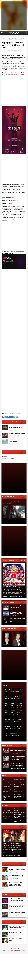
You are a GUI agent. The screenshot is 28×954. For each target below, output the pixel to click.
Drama (6, 413)
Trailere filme (7, 735)
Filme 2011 (6, 703)
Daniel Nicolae (6, 50)
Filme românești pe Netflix (7, 787)
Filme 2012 (13, 703)
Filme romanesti (14, 38)
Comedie (6, 694)
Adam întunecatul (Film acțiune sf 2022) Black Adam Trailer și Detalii (17, 620)
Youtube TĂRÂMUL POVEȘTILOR (12, 587)
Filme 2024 (13, 712)
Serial (11, 731)
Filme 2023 (6, 712)
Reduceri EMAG (17, 814)
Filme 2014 (6, 705)
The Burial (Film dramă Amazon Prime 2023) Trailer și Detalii (17, 434)
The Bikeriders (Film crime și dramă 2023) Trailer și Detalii (16, 440)
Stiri (22, 731)
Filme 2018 (13, 707)
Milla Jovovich (17, 721)
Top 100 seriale (17, 783)
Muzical (10, 724)
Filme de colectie (8, 714)
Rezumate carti (6, 808)
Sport (18, 731)
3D (5, 689)
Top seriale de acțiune (8, 784)
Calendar (5, 818)
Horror (13, 719)
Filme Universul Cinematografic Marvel (19, 787)
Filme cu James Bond (19, 784)
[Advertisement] (14, 16)
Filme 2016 (19, 705)
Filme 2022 (19, 710)
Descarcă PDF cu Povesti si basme (19, 817)
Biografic (17, 691)
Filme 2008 (6, 701)
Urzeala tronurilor (16, 735)
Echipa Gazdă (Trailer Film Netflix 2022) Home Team (15, 613)
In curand (19, 719)
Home (4, 779)
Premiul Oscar (15, 726)
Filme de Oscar (16, 714)
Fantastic (16, 696)
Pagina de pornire (6, 38)
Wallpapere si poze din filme (10, 738)
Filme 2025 (19, 712)
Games (14, 717)
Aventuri (12, 691)
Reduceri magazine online (18, 820)
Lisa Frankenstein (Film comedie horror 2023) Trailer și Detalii (17, 899)
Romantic (6, 731)
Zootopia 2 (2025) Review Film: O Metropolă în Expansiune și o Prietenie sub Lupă (17, 758)
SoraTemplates (11, 950)
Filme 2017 (6, 707)
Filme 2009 (13, 701)
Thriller (5, 733)
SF (14, 731)
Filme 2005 (6, 698)
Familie (10, 696)
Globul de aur (7, 719)
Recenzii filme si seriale (19, 779)
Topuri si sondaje (13, 733)
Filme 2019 (19, 707)
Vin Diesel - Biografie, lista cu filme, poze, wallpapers (16, 606)
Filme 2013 (19, 703)
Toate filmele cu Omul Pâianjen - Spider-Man (8, 790)
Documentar (13, 694)
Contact (4, 799)
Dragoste (19, 694)
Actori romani (20, 689)
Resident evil (12, 728)
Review (18, 728)
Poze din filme (7, 726)
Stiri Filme (5, 781)
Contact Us (16, 948)
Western (20, 738)
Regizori (6, 728)
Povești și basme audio (19, 812)
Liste (11, 721)
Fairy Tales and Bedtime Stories (8, 813)
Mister (5, 724)
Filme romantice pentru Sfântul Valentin (19, 790)
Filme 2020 (6, 710)
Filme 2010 (19, 701)
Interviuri (6, 721)
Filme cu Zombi (6, 783)
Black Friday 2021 (6, 816)
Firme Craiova (6, 820)
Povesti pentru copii (18, 808)
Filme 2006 (13, 698)
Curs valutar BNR (6, 810)
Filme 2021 (11, 413)
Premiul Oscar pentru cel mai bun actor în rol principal (8, 796)
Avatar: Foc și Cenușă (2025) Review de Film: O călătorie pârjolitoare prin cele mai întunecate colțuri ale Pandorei (17, 766)
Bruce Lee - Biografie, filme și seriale (16, 933)
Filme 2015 (13, 705)
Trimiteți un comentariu (8, 458)
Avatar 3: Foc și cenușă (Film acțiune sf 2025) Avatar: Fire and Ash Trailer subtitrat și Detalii (17, 750)
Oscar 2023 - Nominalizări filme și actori (17, 939)
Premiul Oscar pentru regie (19, 797)
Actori (14, 689)
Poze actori (16, 724)
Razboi (21, 726)
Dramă (12, 197)
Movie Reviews (17, 810)
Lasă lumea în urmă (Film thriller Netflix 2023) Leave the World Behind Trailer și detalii (17, 427)
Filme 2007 (19, 698)
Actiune (9, 689)
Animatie (6, 691)
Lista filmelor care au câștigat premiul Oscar (19, 793)
